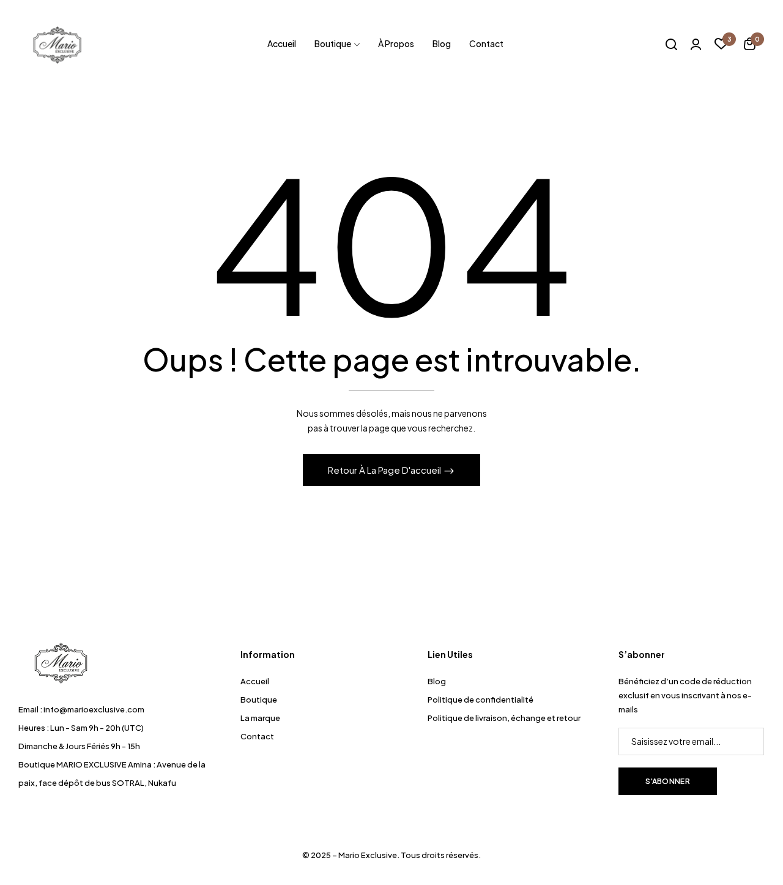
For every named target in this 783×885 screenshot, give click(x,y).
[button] (749, 45)
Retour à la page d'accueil (385, 470)
